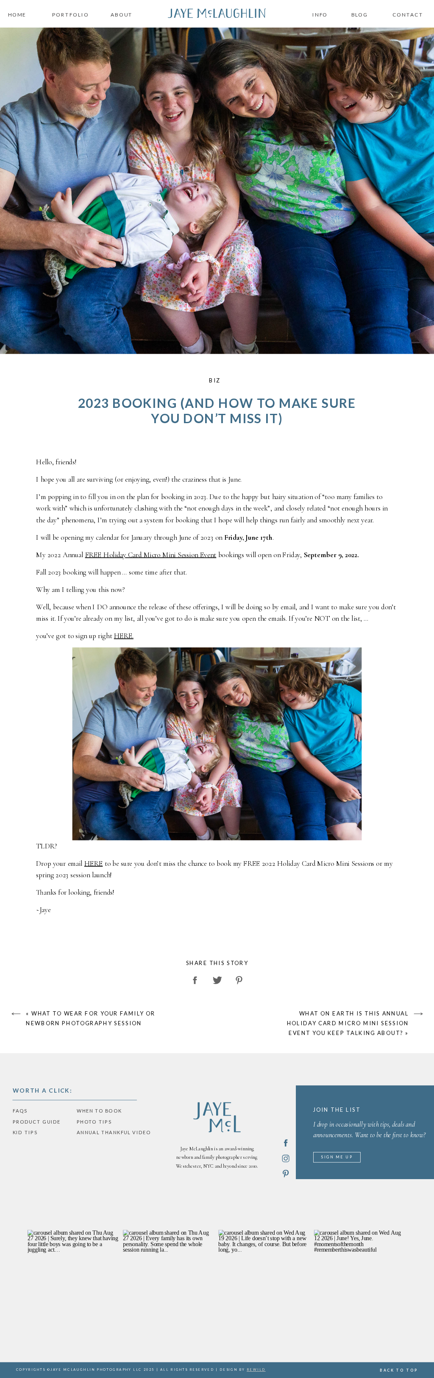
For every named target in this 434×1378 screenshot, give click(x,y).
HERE (93, 863)
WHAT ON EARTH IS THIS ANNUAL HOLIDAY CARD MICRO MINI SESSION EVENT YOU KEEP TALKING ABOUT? (348, 1023)
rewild (256, 1370)
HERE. (124, 635)
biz (214, 380)
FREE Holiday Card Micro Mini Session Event (151, 554)
